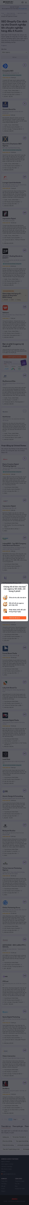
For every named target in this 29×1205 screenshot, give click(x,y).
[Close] (26, 585)
